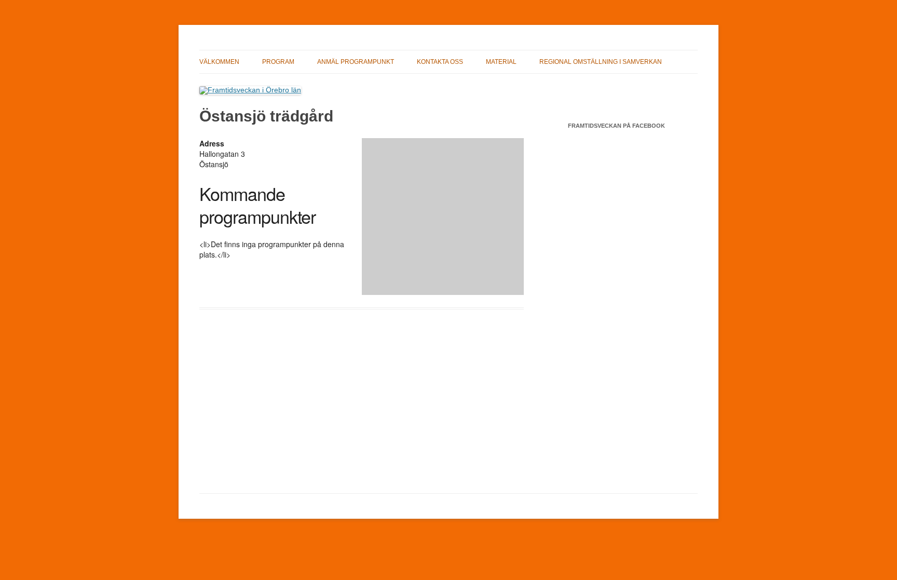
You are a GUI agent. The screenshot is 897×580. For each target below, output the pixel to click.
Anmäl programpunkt (355, 61)
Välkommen (219, 61)
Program (278, 61)
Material (501, 61)
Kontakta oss (440, 61)
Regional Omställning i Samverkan (600, 61)
